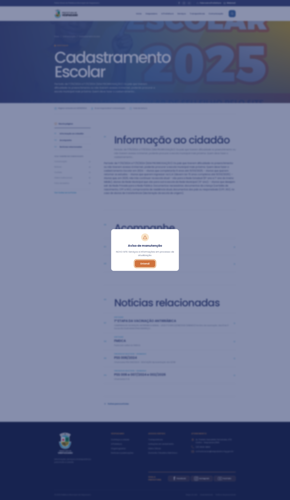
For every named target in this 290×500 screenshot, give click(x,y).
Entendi (145, 263)
